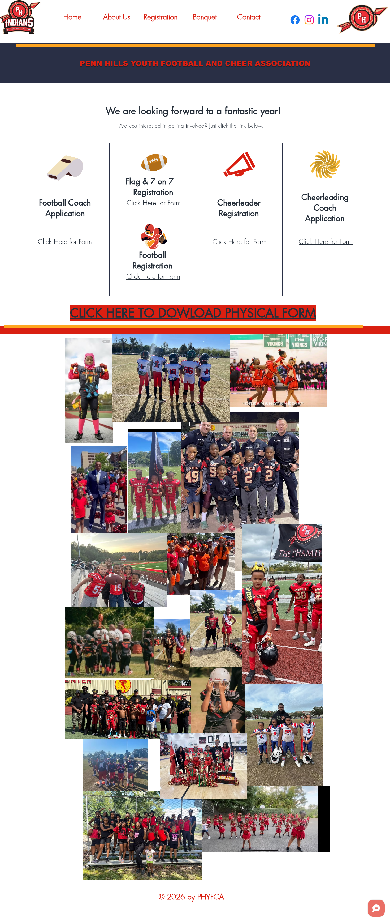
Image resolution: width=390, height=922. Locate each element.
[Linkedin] (323, 20)
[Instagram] (309, 20)
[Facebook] (295, 20)
